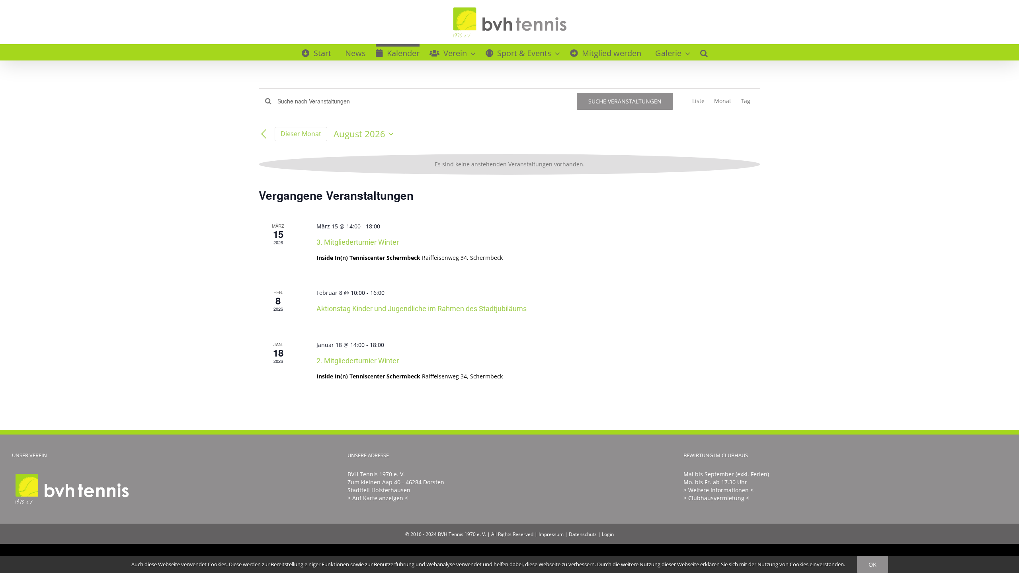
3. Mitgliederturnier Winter (357, 242)
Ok (872, 564)
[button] (704, 52)
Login (608, 534)
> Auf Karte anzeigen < (377, 498)
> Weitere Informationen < (718, 490)
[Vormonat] (263, 134)
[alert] (509, 164)
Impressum (551, 534)
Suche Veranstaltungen (625, 101)
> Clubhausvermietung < (716, 498)
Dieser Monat (301, 133)
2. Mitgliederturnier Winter (357, 361)
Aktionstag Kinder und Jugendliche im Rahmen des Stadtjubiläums (421, 308)
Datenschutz (583, 534)
